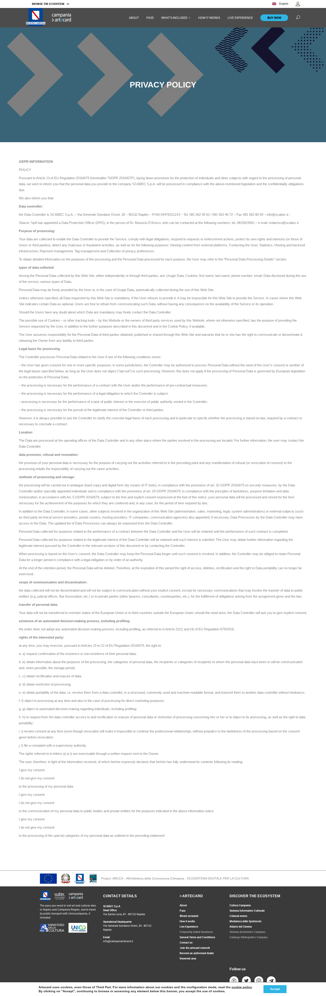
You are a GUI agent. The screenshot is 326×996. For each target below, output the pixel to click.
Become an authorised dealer (197, 953)
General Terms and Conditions (197, 937)
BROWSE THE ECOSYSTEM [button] (48, 4)
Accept (275, 989)
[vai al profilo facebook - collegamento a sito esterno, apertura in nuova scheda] (234, 980)
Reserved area (188, 958)
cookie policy (242, 987)
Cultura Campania (240, 905)
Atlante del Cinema (241, 926)
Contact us (186, 942)
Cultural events (238, 916)
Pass (182, 910)
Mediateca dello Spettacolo (245, 921)
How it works (187, 921)
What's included (189, 916)
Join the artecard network (195, 947)
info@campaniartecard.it (118, 941)
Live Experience (189, 926)
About (183, 905)
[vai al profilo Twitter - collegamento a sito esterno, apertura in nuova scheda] (246, 980)
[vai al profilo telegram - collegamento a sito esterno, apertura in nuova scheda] (271, 980)
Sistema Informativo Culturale (247, 910)
